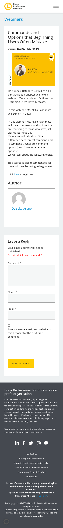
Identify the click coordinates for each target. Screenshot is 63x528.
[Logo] (14, 6)
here (16, 174)
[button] (6, 521)
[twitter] (31, 443)
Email (12, 309)
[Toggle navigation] (56, 6)
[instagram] (39, 443)
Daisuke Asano (22, 208)
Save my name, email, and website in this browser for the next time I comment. (29, 333)
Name (12, 292)
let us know (41, 495)
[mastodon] (46, 443)
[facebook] (24, 443)
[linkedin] (17, 443)
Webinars (13, 19)
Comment (14, 263)
